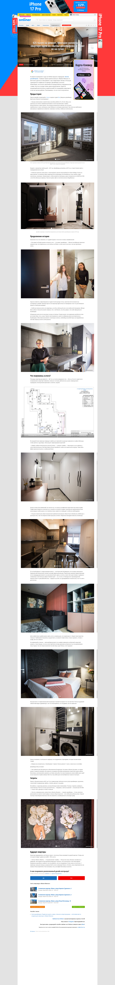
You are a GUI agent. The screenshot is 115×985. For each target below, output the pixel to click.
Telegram (71, 921)
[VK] (91, 25)
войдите (47, 873)
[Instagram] (89, 25)
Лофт (48, 931)
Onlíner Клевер (75, 14)
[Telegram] (86, 25)
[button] (55, 159)
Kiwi (59, 97)
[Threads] (95, 25)
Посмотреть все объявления (37, 906)
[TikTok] (93, 25)
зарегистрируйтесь (57, 873)
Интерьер (32, 931)
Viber (83, 924)
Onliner (36, 931)
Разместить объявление (78, 906)
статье (48, 97)
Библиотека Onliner (58, 919)
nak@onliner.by (81, 927)
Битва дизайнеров (43, 931)
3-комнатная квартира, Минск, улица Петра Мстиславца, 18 (54, 901)
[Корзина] (95, 20)
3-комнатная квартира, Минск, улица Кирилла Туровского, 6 (54, 888)
